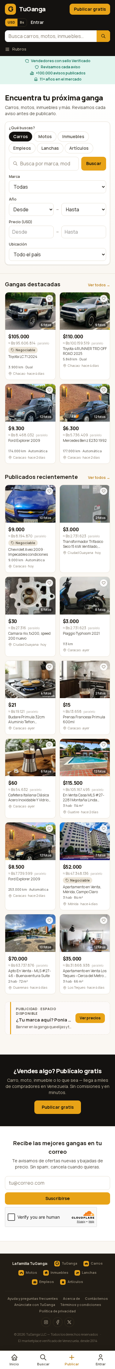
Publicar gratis (90, 9)
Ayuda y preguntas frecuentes (32, 1298)
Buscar (93, 163)
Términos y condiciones (80, 1304)
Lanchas (50, 148)
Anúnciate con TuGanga (34, 1304)
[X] (69, 1322)
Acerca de (71, 1298)
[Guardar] (49, 298)
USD (11, 22)
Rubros (19, 49)
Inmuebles (73, 136)
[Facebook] (58, 1322)
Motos (45, 136)
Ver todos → (99, 285)
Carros (20, 136)
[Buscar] (103, 36)
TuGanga (66, 1263)
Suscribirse (57, 1198)
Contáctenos (96, 1298)
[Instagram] (46, 1322)
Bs (22, 22)
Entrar (37, 22)
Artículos (79, 148)
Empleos (22, 148)
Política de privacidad (57, 1311)
